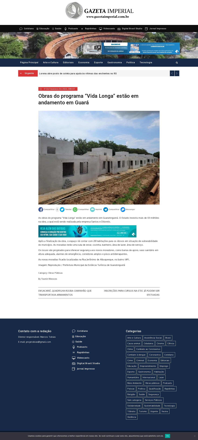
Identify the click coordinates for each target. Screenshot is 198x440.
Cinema (160, 343)
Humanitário (133, 377)
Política (130, 62)
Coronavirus (155, 355)
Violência (131, 417)
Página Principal (29, 62)
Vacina (165, 411)
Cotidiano (29, 29)
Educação (44, 29)
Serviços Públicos (153, 400)
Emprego (164, 366)
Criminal (140, 360)
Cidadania (148, 343)
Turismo (143, 411)
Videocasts (109, 29)
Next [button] (177, 73)
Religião (131, 394)
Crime (130, 360)
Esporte (98, 62)
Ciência (170, 343)
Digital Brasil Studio (132, 29)
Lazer (161, 377)
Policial (131, 389)
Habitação (159, 372)
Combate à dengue (136, 355)
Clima (130, 349)
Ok (167, 436)
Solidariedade (134, 406)
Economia (83, 62)
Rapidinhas (90, 29)
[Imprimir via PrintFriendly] (96, 209)
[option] (109, 73)
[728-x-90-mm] (87, 231)
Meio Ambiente (134, 383)
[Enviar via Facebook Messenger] (128, 209)
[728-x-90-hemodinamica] (131, 48)
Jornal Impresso (157, 29)
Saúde (58, 29)
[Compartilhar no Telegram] (111, 209)
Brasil (168, 338)
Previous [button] (172, 73)
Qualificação (155, 389)
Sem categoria (134, 400)
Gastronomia (114, 62)
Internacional (149, 377)
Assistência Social (153, 338)
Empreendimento (148, 366)
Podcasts (73, 29)
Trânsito (131, 411)
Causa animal (133, 343)
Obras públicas (55, 273)
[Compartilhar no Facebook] (46, 209)
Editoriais (68, 62)
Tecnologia (146, 62)
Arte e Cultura (50, 62)
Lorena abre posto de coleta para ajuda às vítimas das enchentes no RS (78, 73)
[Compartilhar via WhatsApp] (81, 209)
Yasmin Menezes (49, 279)
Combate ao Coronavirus (148, 349)
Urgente (154, 411)
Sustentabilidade (152, 406)
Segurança (153, 394)
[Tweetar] (66, 209)
